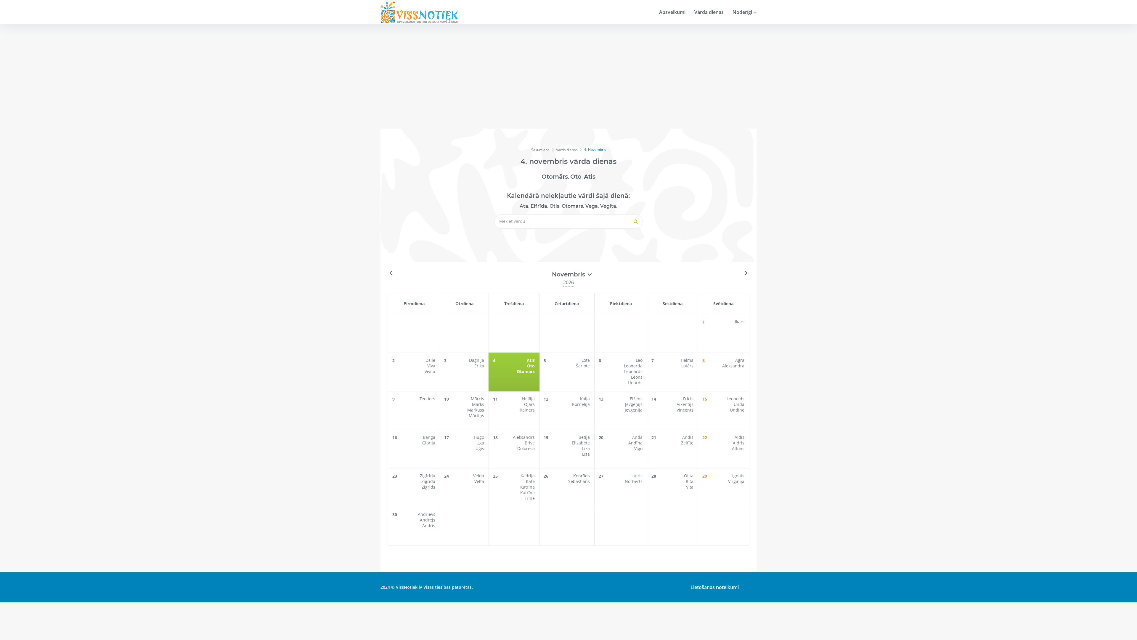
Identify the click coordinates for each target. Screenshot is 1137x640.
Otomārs (555, 176)
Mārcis (477, 398)
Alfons (738, 448)
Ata (524, 206)
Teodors (427, 398)
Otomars (572, 206)
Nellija (528, 398)
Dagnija (476, 360)
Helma (687, 360)
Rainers (527, 410)
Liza (586, 448)
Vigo (638, 448)
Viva (431, 366)
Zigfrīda (427, 476)
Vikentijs (685, 404)
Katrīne (527, 492)
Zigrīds (428, 487)
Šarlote (583, 366)
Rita (689, 481)
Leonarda (633, 366)
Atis (589, 176)
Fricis (688, 398)
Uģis (480, 448)
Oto (576, 176)
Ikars (739, 321)
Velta (479, 481)
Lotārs (687, 366)
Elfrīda (539, 206)
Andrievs (426, 514)
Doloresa (526, 448)
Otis (554, 206)
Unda (739, 404)
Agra (739, 360)
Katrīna (527, 487)
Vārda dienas (709, 12)
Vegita (608, 206)
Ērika (479, 366)
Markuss (475, 410)
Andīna (635, 443)
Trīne (530, 498)
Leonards (633, 371)
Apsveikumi (672, 12)
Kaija (585, 398)
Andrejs (427, 520)
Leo (639, 360)
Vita (689, 487)
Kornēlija (581, 404)
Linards (635, 382)
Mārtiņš (476, 415)
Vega (591, 206)
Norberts (634, 481)
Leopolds (735, 398)
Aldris (738, 443)
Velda (478, 476)
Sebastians (579, 481)
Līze (586, 454)
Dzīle (430, 360)
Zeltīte (687, 443)
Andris (428, 525)
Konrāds (581, 476)
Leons (637, 377)
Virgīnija (736, 481)
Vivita (430, 371)
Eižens (636, 398)
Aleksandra (733, 366)
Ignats (738, 476)
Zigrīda (428, 481)
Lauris (636, 476)
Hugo (479, 437)
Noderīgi (743, 12)
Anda (637, 437)
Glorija (428, 443)
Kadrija (528, 476)
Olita (688, 476)
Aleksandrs (524, 437)
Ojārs (529, 404)
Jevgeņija (634, 410)
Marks (478, 404)
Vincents (685, 410)
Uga (480, 443)
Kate (530, 481)
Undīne (737, 410)
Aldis (739, 437)
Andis (687, 437)
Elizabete (581, 443)
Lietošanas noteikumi (714, 587)
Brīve (530, 443)
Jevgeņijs (634, 404)
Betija (584, 437)
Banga (429, 437)
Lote (586, 360)
